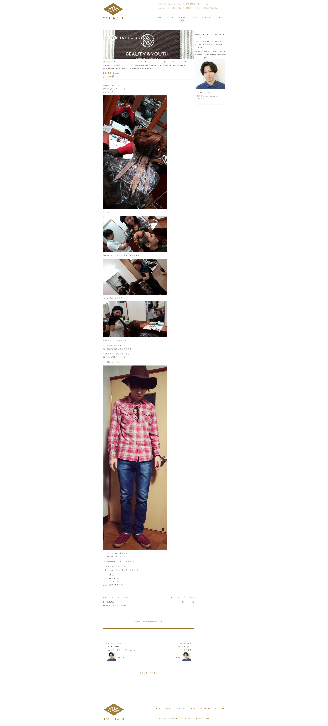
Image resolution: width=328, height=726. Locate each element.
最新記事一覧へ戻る (149, 673)
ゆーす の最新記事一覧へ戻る (148, 621)
